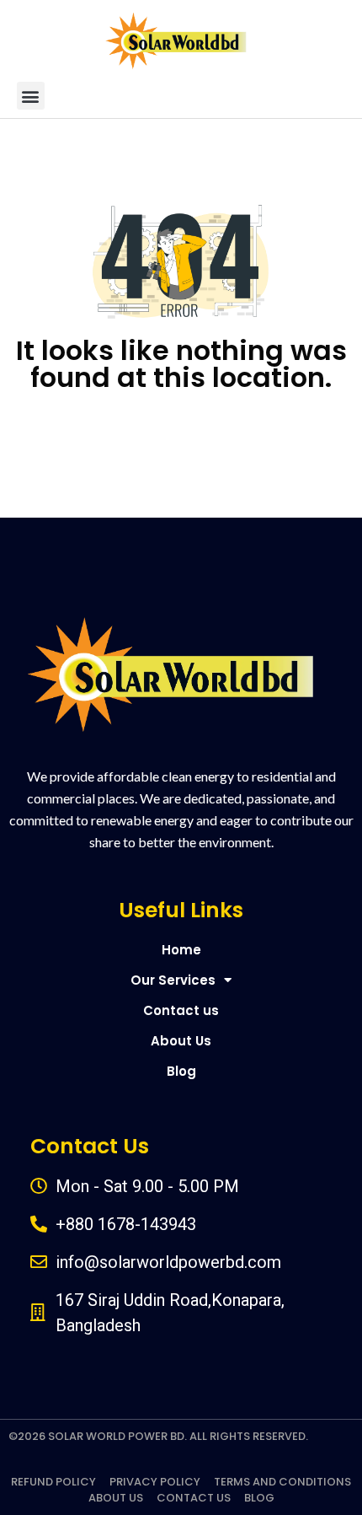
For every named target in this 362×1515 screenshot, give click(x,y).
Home (181, 950)
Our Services (173, 980)
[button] (31, 96)
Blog (181, 1071)
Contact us (181, 1010)
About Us (181, 1041)
